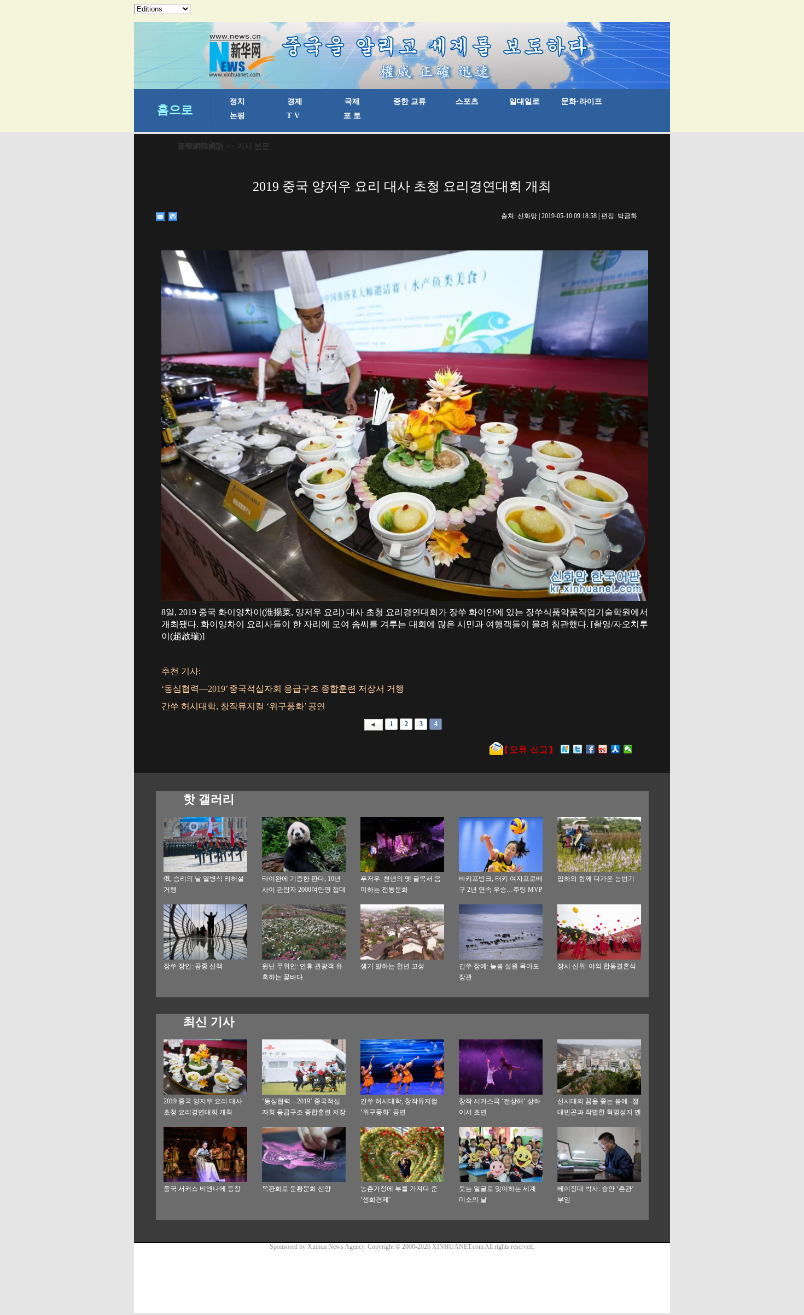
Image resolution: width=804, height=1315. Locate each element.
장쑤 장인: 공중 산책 (193, 966)
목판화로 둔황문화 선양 (296, 1189)
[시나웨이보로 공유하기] (603, 749)
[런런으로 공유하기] (615, 749)
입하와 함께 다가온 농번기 (595, 878)
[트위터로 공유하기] (577, 749)
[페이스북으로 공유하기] (590, 749)
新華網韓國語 (201, 146)
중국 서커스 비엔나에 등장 (202, 1189)
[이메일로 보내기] (160, 216)
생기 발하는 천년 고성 (392, 966)
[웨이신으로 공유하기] (628, 749)
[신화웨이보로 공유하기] (565, 749)
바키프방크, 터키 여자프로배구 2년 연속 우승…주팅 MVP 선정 (501, 889)
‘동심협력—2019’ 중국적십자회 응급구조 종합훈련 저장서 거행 (304, 1112)
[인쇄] (173, 216)
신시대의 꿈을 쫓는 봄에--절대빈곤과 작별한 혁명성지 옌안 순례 (599, 1112)
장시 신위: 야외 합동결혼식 (596, 966)
